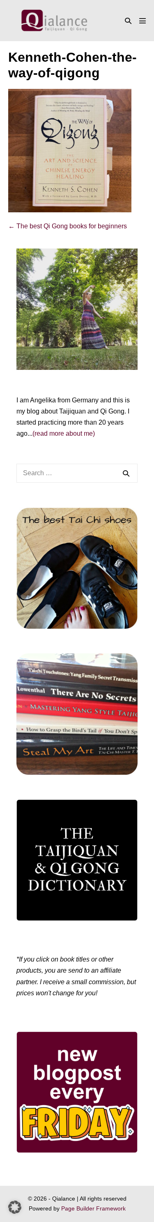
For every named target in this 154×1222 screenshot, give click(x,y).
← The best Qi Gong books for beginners (67, 226)
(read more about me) (63, 433)
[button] (128, 20)
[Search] (126, 473)
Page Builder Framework (93, 1208)
